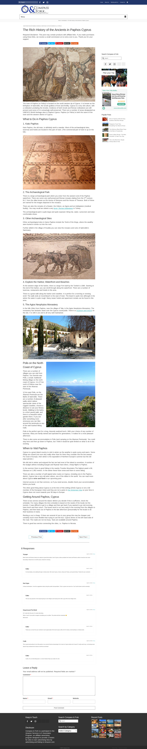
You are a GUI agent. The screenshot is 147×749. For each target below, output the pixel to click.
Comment (27, 675)
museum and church (84, 310)
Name (25, 698)
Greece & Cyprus (56, 25)
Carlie (24, 641)
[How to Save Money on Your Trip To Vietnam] (117, 726)
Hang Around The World (30, 610)
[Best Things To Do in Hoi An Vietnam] (102, 731)
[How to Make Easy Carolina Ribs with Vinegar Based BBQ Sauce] (117, 736)
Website (76, 698)
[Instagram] (47, 2)
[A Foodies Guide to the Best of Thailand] (95, 722)
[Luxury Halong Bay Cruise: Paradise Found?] (110, 726)
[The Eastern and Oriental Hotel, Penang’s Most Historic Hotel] (110, 722)
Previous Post (36, 537)
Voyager (25, 554)
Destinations (27, 25)
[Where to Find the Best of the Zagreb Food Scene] (95, 736)
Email (50, 698)
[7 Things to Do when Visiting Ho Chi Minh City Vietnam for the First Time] (117, 731)
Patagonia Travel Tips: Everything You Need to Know (117, 124)
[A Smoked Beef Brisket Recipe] (102, 736)
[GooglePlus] (39, 721)
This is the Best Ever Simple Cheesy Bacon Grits (116, 140)
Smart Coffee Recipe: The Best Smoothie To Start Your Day (117, 135)
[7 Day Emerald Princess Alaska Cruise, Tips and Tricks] (110, 736)
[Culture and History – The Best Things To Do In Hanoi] (95, 731)
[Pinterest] (51, 2)
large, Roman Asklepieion (63, 208)
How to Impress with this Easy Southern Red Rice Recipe (117, 119)
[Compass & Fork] (36, 9)
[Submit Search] (19, 2)
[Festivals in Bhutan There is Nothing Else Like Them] (102, 726)
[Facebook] (40, 2)
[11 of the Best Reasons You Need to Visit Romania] (117, 722)
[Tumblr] (55, 2)
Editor (27, 569)
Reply (94, 582)
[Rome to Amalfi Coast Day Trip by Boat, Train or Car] (102, 722)
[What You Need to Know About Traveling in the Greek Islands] (95, 726)
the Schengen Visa (75, 490)
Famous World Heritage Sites (41, 25)
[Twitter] (44, 2)
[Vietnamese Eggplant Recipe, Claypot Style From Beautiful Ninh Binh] (110, 731)
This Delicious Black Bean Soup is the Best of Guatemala (117, 130)
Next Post (83, 537)
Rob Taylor (26, 583)
